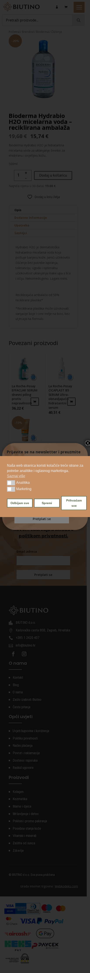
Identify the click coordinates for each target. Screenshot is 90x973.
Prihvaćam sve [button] (74, 503)
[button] (11, 482)
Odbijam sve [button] (19, 503)
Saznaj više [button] (16, 476)
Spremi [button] (47, 503)
